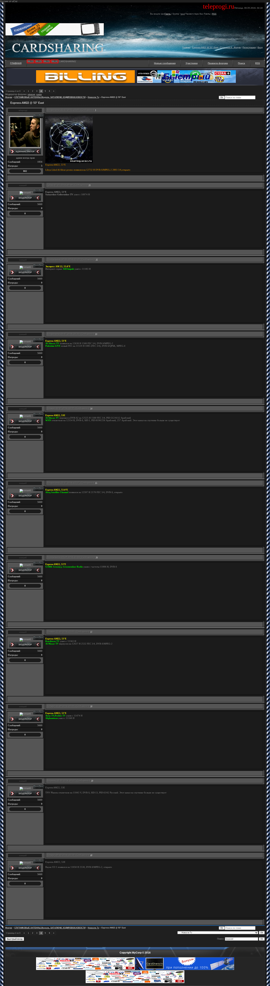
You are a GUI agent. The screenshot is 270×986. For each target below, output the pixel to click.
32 (97, 259)
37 (91, 632)
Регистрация (249, 47)
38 (91, 706)
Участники (192, 63)
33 (96, 334)
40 (91, 855)
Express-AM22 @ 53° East (113, 97)
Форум (8, 97)
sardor (39, 94)
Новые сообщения (165, 63)
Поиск (241, 63)
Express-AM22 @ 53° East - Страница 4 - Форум (216, 47)
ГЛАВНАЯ (16, 63)
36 (97, 557)
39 (92, 781)
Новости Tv (93, 97)
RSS (214, 14)
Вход (260, 47)
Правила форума (218, 63)
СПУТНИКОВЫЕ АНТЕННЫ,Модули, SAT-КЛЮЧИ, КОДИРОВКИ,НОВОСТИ (49, 97)
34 (91, 408)
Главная (186, 47)
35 (96, 483)
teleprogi (31, 94)
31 (90, 185)
